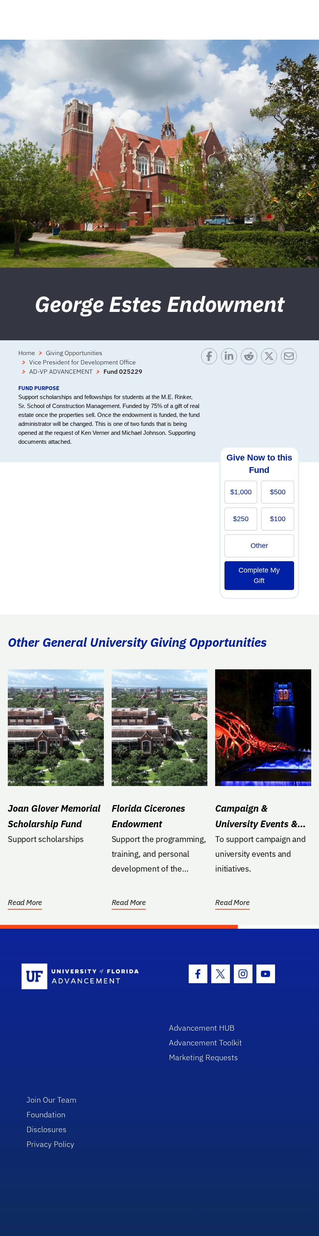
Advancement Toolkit (205, 1042)
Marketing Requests (203, 1057)
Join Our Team (51, 1099)
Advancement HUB (202, 1027)
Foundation (45, 1114)
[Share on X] (271, 366)
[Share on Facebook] (211, 366)
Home (26, 353)
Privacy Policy (50, 1144)
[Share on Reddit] (251, 366)
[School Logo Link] (86, 977)
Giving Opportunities (74, 353)
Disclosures (46, 1129)
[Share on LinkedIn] (231, 366)
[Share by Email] (291, 366)
